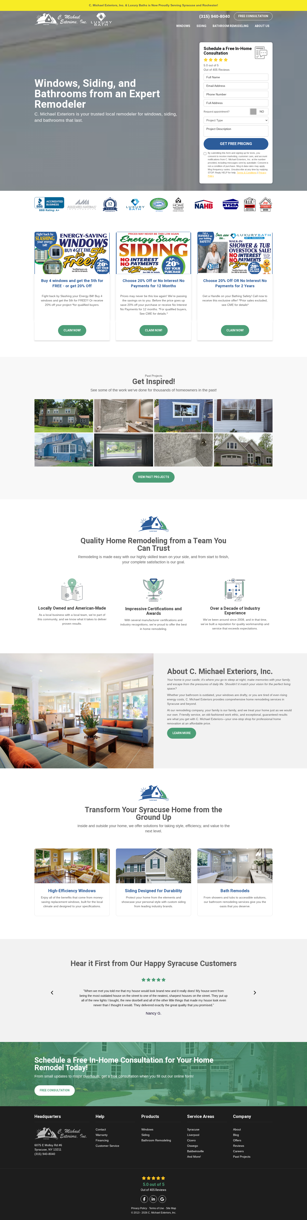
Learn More (182, 733)
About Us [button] (262, 26)
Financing (102, 1140)
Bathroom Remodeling (156, 1140)
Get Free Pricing (236, 144)
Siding (145, 1135)
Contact (101, 1129)
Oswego (192, 1145)
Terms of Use (156, 1208)
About (237, 1129)
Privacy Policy (139, 1208)
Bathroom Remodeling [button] (231, 26)
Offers (237, 1140)
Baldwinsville (195, 1151)
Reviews (238, 1145)
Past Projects (241, 1156)
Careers (238, 1151)
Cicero (191, 1140)
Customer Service (107, 1145)
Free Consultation (253, 16)
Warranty (102, 1135)
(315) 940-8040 (48, 1149)
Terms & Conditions (247, 172)
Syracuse (193, 1129)
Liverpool (193, 1135)
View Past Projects (153, 477)
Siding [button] (201, 26)
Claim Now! (72, 330)
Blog (236, 1135)
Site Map (171, 1208)
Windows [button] (183, 26)
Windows (147, 1129)
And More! (194, 1156)
